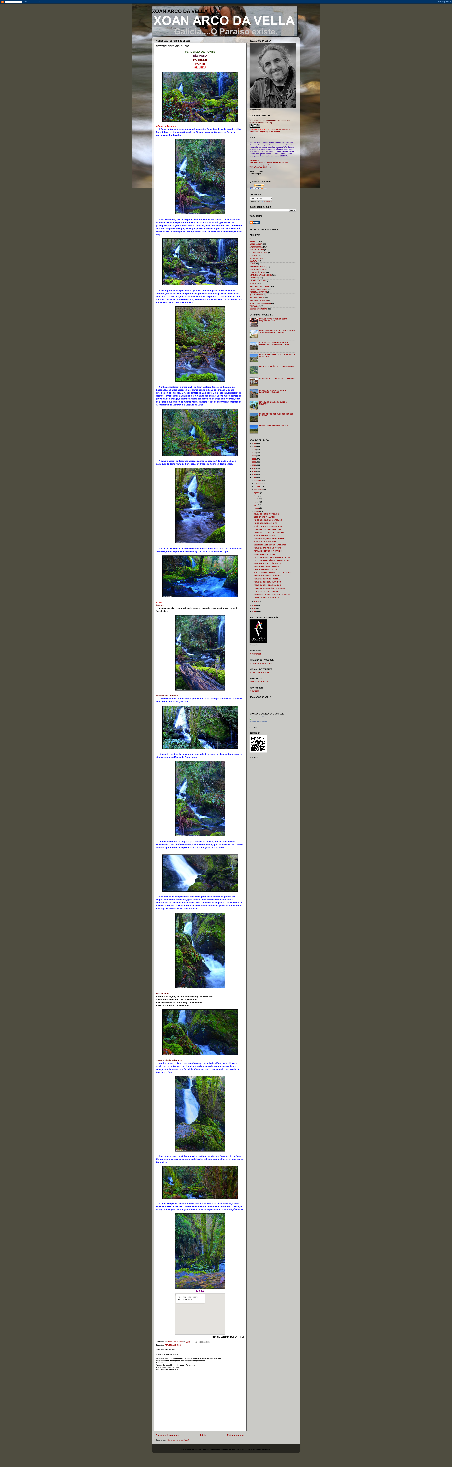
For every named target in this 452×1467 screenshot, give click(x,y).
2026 (254, 443)
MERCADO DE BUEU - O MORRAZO (268, 551)
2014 (254, 605)
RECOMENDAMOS (257, 298)
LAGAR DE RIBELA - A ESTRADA (266, 597)
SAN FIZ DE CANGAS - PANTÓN (266, 566)
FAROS (252, 264)
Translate (268, 201)
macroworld (241, 1449)
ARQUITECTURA (256, 247)
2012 (254, 611)
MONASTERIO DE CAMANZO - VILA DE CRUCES (273, 573)
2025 (254, 446)
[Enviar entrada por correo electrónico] (195, 1342)
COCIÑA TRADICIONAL (259, 252)
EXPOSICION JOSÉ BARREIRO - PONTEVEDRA (272, 557)
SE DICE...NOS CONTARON (260, 303)
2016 (254, 474)
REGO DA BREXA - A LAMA (264, 517)
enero (256, 601)
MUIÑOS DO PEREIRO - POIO (265, 542)
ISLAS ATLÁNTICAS (257, 272)
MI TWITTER (254, 691)
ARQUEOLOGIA (256, 244)
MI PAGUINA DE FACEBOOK (261, 663)
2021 (254, 459)
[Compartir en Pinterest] (209, 1342)
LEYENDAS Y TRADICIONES (261, 275)
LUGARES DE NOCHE (258, 281)
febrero (257, 511)
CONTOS (253, 255)
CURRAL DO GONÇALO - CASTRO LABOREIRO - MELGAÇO (273, 391)
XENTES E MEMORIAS (258, 309)
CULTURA (253, 261)
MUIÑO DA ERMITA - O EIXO (265, 554)
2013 (254, 608)
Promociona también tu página (258, 721)
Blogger (267, 1449)
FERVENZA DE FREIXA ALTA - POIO (267, 582)
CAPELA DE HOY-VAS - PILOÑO (266, 570)
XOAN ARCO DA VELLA (180, 11)
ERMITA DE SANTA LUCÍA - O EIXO (267, 563)
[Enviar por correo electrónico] (200, 1342)
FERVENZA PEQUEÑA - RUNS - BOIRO (269, 539)
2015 (254, 478)
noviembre (258, 483)
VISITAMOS (254, 306)
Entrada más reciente (167, 1435)
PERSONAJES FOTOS (258, 292)
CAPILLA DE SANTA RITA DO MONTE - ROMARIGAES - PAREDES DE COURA (274, 343)
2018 (254, 468)
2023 (254, 453)
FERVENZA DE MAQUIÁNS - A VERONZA (269, 588)
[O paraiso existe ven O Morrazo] (250, 719)
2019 (254, 465)
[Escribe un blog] (202, 1342)
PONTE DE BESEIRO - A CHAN (265, 523)
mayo (256, 502)
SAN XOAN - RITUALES (259, 300)
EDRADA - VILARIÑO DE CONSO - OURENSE (276, 366)
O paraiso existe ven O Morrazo (259, 717)
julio (256, 496)
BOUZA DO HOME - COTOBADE (266, 514)
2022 (254, 456)
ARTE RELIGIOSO (257, 250)
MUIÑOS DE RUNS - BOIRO (264, 536)
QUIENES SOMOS (256, 295)
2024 (254, 450)
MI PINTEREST (255, 654)
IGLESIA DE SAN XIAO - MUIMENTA (267, 576)
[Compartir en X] (204, 1342)
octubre (257, 486)
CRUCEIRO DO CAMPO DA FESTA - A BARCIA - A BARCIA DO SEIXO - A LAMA (277, 332)
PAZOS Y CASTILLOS (258, 289)
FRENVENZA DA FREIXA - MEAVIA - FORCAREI (272, 594)
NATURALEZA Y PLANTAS (260, 286)
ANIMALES (254, 241)
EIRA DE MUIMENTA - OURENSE (266, 591)
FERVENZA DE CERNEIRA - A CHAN (267, 529)
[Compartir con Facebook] (206, 1342)
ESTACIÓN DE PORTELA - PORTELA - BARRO (277, 378)
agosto (257, 493)
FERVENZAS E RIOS (173, 1345)
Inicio (203, 1435)
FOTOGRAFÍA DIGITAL (259, 269)
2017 (254, 471)
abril (256, 505)
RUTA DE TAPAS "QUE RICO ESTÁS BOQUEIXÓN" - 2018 (273, 320)
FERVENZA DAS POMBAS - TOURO (267, 548)
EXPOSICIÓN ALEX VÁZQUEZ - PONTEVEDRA (272, 560)
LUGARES (254, 278)
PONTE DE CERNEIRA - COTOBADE (268, 520)
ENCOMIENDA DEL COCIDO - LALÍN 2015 (270, 545)
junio (256, 499)
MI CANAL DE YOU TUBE (259, 672)
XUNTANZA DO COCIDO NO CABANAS (269, 532)
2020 (254, 462)
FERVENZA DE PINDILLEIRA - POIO (267, 585)
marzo (256, 508)
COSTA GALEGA (256, 258)
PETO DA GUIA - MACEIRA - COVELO (273, 426)
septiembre (258, 489)
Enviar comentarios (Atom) (178, 1440)
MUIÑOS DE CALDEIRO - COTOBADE (268, 526)
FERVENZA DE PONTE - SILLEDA (267, 579)
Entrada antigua (235, 1435)
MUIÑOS (253, 283)
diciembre (258, 480)
